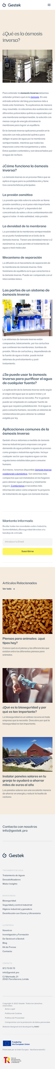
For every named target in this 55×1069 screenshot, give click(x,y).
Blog (5, 943)
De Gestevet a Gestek (13, 939)
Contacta (7, 951)
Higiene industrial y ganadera (17, 909)
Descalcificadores (12, 880)
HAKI (36, 1027)
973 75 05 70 (9, 968)
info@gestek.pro (15, 831)
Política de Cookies (13, 1014)
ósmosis (35, 97)
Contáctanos (17, 486)
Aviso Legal (10, 1009)
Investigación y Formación (16, 934)
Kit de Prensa (9, 947)
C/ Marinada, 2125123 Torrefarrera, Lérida (16, 978)
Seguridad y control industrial (17, 905)
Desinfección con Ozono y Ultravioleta (22, 913)
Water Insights (10, 884)
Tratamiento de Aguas (14, 875)
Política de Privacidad (14, 1018)
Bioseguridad (9, 901)
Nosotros (7, 930)
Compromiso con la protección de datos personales (27, 1022)
